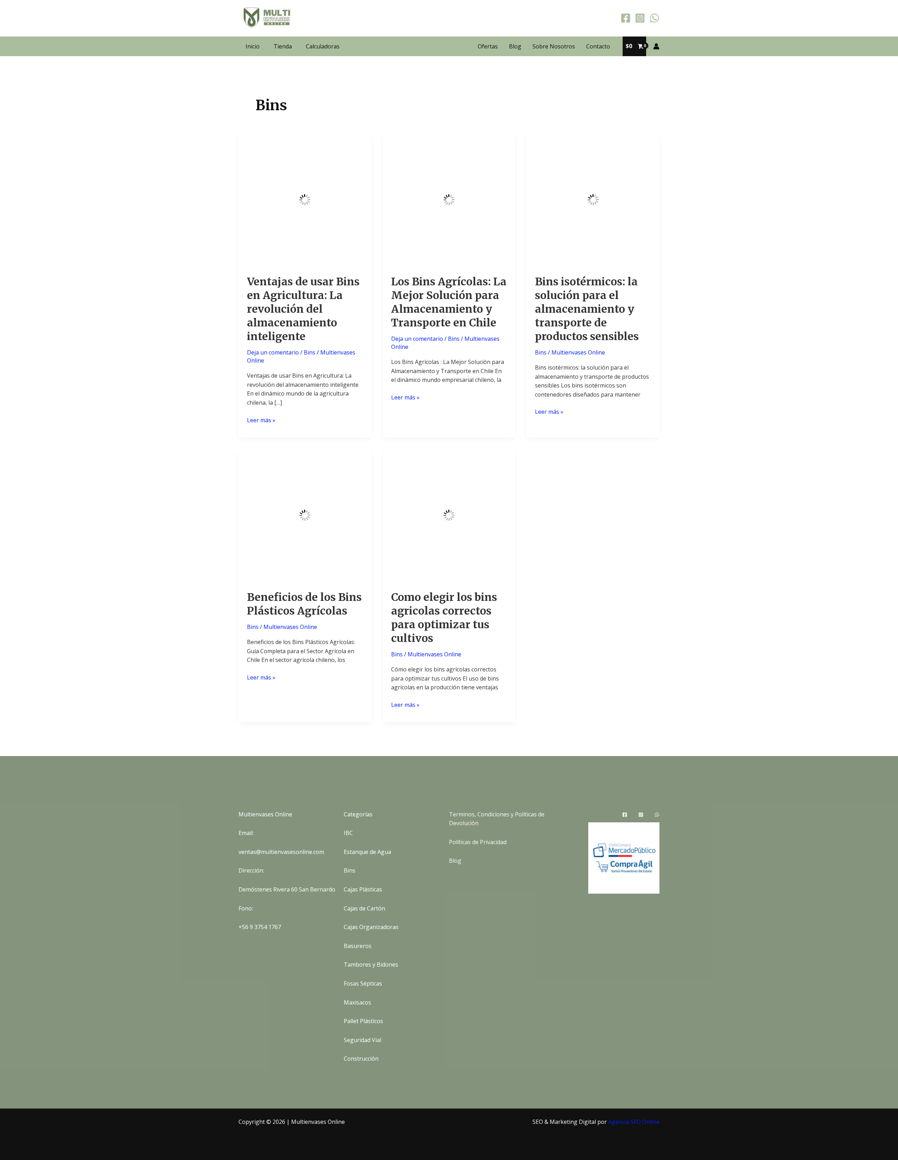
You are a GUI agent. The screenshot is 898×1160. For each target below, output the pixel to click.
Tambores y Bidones (371, 964)
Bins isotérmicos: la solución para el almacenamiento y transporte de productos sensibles (587, 309)
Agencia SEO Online (633, 1122)
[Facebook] (626, 18)
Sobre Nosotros (553, 46)
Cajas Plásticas (363, 889)
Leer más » (261, 420)
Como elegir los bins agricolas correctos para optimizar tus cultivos (444, 617)
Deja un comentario (273, 352)
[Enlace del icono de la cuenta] (656, 46)
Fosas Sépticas (363, 983)
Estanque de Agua (367, 852)
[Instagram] (640, 18)
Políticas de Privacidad (478, 842)
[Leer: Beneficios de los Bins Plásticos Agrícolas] (305, 515)
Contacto (598, 46)
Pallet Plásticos (363, 1021)
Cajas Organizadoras (371, 927)
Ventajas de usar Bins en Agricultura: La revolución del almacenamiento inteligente (303, 309)
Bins (309, 352)
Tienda (283, 46)
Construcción (361, 1058)
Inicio (253, 46)
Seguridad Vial (362, 1040)
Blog (515, 46)
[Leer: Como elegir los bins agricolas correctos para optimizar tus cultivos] (449, 515)
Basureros (357, 946)
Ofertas (488, 46)
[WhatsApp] (654, 18)
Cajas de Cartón (364, 908)
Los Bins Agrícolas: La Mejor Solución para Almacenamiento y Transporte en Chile (449, 302)
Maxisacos (357, 1002)
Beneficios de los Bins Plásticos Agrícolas (304, 603)
